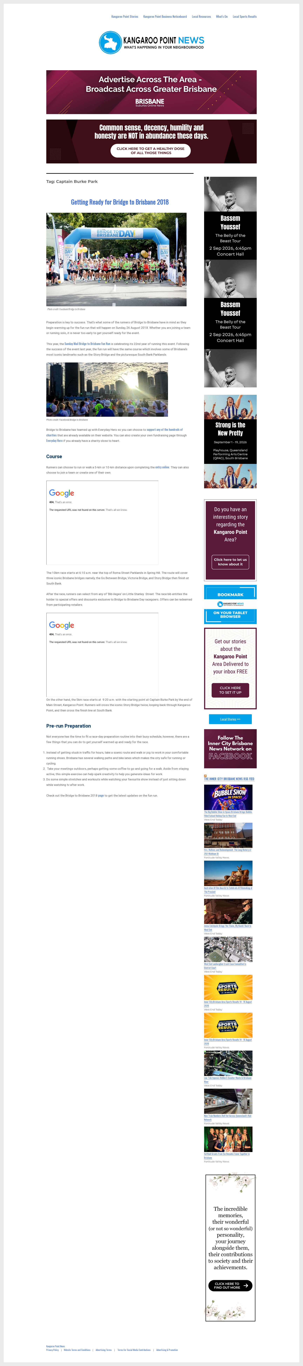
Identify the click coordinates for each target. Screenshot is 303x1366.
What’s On (222, 16)
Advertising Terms (104, 1350)
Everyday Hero (54, 440)
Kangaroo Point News (55, 1346)
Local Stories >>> (230, 719)
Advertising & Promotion (167, 1350)
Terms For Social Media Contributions (134, 1350)
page (101, 795)
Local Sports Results (245, 16)
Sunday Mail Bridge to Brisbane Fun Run (87, 343)
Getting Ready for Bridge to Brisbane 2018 (120, 201)
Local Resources (201, 16)
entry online (162, 467)
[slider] (234, 485)
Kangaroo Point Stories (125, 16)
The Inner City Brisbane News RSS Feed (229, 779)
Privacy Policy (52, 1350)
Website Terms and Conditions (77, 1350)
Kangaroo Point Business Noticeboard (165, 16)
